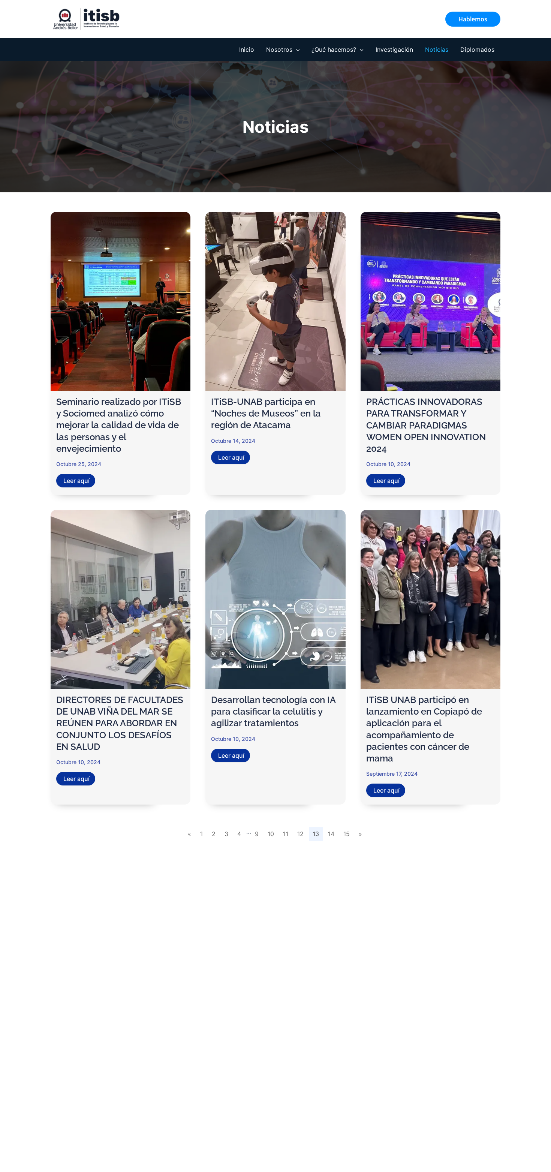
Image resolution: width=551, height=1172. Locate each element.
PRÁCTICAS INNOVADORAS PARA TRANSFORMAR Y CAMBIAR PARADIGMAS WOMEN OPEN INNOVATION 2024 (426, 425)
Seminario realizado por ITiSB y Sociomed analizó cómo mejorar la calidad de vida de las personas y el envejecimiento (118, 425)
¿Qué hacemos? (333, 49)
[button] (472, 19)
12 (300, 834)
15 (346, 834)
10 (271, 834)
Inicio (246, 49)
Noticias (436, 49)
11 (285, 834)
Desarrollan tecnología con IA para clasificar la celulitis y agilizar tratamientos (273, 711)
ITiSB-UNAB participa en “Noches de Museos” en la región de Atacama (266, 413)
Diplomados (477, 49)
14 (331, 834)
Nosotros (279, 49)
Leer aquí (76, 480)
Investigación (394, 49)
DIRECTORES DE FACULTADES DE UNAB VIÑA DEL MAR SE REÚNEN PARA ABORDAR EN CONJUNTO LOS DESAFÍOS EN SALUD (119, 723)
